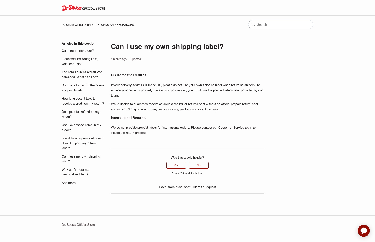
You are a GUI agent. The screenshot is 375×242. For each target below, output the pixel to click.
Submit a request (204, 186)
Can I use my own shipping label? (81, 158)
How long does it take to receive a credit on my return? (83, 101)
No (199, 165)
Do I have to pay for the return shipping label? (83, 87)
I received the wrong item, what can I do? (80, 61)
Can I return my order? (78, 50)
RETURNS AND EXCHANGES (114, 25)
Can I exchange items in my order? (81, 127)
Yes (176, 165)
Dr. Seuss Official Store (76, 25)
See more (69, 182)
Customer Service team (235, 127)
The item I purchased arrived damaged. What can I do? (82, 74)
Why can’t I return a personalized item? (75, 172)
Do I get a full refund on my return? (81, 114)
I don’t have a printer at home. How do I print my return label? (83, 143)
